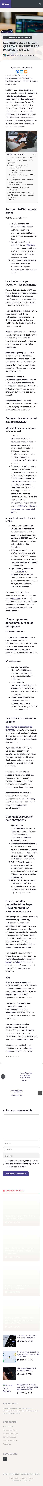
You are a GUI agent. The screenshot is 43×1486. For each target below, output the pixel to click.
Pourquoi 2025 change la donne (20, 158)
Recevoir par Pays (9, 1430)
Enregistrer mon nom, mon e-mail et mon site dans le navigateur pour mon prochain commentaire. (22, 1164)
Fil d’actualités (13, 1478)
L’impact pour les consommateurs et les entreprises (21, 181)
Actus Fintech (10, 37)
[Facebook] (17, 71)
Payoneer (16, 598)
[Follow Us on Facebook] (5, 1459)
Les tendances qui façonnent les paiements (20, 161)
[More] (25, 71)
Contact (31, 1478)
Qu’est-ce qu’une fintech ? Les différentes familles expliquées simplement (19, 1251)
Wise (17, 962)
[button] (40, 4)
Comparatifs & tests (10, 1440)
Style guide (27, 1481)
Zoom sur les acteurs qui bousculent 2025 (17, 166)
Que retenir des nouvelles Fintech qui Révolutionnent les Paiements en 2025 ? (21, 195)
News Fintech (24, 37)
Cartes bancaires (9, 1437)
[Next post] (40, 1093)
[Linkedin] (21, 71)
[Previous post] (3, 1077)
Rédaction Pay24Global (16, 55)
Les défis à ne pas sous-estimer (20, 185)
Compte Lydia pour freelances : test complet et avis (24, 509)
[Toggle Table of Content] (33, 154)
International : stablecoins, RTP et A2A (23, 176)
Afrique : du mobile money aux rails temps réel (22, 171)
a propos (24, 1478)
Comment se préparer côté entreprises (18, 188)
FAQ (12, 200)
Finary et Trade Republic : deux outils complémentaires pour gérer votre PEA (19, 1320)
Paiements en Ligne (10, 1434)
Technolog (7, 1444)
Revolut (9, 962)
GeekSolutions (35, 1474)
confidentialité (17, 1481)
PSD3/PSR (30, 245)
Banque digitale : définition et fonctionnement (16, 1093)
